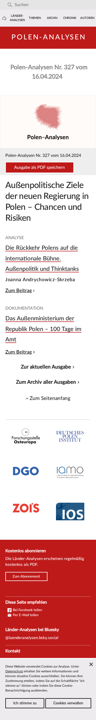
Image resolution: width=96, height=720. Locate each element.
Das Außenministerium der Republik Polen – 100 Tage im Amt (43, 329)
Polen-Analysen (48, 37)
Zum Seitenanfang (50, 398)
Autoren (87, 18)
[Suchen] (9, 5)
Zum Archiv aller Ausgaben (46, 382)
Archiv (52, 18)
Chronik (69, 18)
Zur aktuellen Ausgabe (46, 367)
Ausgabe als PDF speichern (39, 167)
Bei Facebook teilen (27, 610)
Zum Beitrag (18, 290)
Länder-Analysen (17, 18)
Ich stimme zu (25, 703)
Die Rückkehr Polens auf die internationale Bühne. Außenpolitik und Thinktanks (42, 258)
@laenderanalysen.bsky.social (31, 638)
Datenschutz (14, 671)
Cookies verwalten (68, 703)
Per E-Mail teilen (25, 615)
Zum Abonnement (26, 576)
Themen (35, 18)
